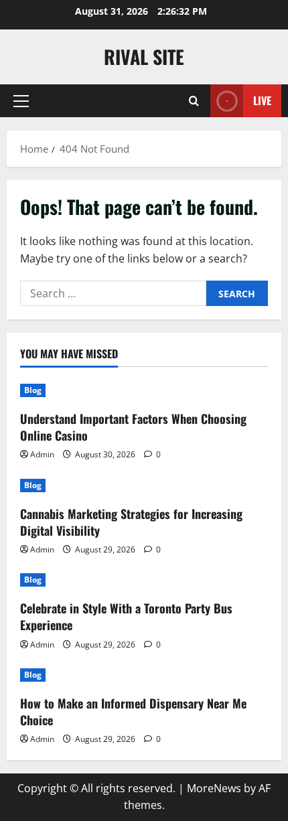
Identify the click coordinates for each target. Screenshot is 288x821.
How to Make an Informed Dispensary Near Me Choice (133, 711)
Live (262, 100)
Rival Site (144, 56)
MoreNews (214, 788)
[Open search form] (194, 101)
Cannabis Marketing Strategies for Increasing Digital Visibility (131, 522)
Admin (42, 454)
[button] (21, 101)
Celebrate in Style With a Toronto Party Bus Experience (126, 616)
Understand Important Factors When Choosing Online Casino (133, 427)
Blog (33, 390)
